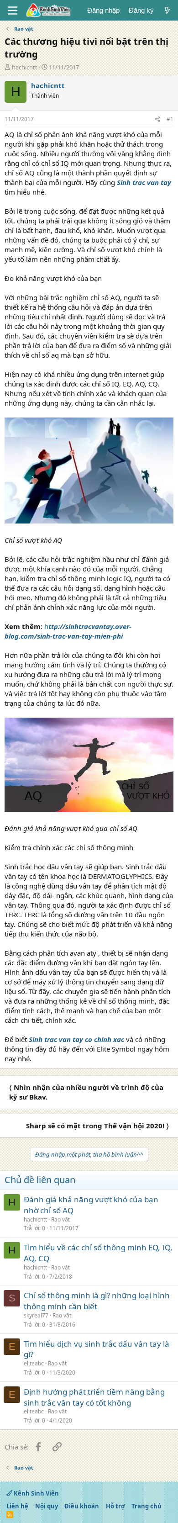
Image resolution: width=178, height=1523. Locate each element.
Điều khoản (81, 1506)
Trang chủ (146, 1506)
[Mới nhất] (167, 10)
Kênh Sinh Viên (35, 1493)
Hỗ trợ (115, 1506)
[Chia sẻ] (157, 119)
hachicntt (24, 67)
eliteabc (34, 1363)
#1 (170, 119)
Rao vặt (60, 1219)
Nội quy (46, 1506)
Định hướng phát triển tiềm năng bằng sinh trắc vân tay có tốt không (94, 1397)
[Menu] (12, 10)
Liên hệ (17, 1506)
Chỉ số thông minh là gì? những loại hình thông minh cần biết (97, 1300)
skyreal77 (36, 1315)
